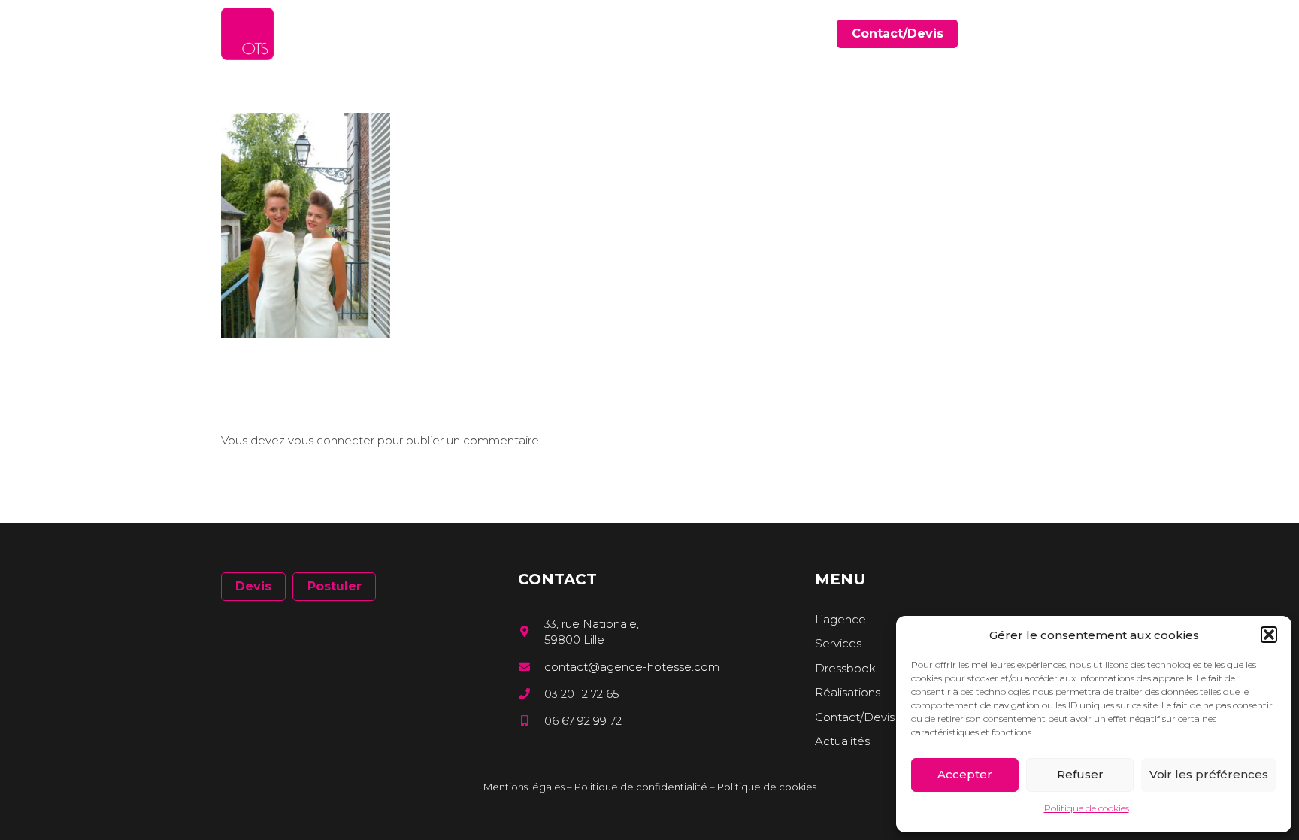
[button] (1268, 634)
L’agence (840, 619)
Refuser (1080, 774)
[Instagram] (1072, 34)
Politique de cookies (1086, 808)
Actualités (842, 741)
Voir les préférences (1208, 774)
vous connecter (331, 440)
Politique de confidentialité (640, 787)
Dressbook (845, 668)
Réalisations (847, 692)
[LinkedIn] (1051, 33)
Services (838, 643)
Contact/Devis (855, 717)
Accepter (964, 774)
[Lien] (247, 34)
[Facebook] (1029, 33)
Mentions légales (524, 787)
